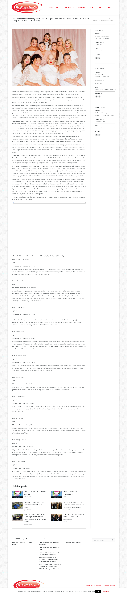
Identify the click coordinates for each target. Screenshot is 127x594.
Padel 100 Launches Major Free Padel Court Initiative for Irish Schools (34, 504)
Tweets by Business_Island (73, 542)
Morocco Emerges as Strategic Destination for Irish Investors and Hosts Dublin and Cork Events (74, 504)
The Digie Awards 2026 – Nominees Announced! (35, 493)
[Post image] (17, 494)
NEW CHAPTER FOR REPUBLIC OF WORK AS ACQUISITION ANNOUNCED (74, 516)
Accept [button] (98, 591)
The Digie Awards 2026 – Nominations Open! (71, 493)
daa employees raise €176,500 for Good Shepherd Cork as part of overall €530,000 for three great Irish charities (35, 517)
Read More (105, 591)
